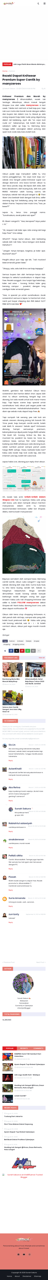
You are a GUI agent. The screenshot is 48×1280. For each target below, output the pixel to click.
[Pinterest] (22, 651)
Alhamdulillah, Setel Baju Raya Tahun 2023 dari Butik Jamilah (34, 681)
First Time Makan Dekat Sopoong (18, 1124)
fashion (12, 71)
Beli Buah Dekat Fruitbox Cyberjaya (19, 1140)
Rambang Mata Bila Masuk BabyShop (11, 680)
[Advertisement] (24, 33)
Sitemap (37, 1276)
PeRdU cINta (16, 855)
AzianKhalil (15, 768)
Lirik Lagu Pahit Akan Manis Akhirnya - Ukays (28, 64)
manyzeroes (32, 105)
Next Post (40, 962)
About (17, 1276)
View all (42, 658)
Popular (9, 1048)
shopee (36, 641)
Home (4, 71)
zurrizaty (14, 914)
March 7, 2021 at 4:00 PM (37, 787)
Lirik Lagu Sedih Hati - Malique (27, 1075)
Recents (24, 1048)
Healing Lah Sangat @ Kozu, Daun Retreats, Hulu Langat (29, 1086)
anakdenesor (16, 839)
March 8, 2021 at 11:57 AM (37, 856)
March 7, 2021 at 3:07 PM (37, 769)
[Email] (33, 651)
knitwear (20, 641)
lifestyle (28, 641)
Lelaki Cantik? (20, 1096)
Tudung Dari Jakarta (13, 1116)
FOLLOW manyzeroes (28, 602)
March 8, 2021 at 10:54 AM (37, 839)
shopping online (18, 644)
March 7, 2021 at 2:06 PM (37, 745)
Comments (38, 1048)
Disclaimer (27, 1276)
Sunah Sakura (23, 808)
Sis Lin (12, 744)
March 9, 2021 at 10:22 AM (37, 898)
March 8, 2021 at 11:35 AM (37, 811)
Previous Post (9, 962)
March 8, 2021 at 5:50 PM (37, 877)
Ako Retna (14, 787)
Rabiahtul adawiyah (20, 823)
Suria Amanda (17, 898)
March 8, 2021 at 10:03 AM (37, 826)
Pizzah (12, 876)
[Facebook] (11, 651)
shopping (6, 644)
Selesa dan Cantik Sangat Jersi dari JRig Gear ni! (11, 709)
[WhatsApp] (27, 651)
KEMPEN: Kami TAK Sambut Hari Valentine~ (27, 1055)
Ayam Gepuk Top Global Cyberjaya (29, 1064)
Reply (11, 760)
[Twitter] (16, 651)
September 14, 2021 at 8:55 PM (36, 914)
